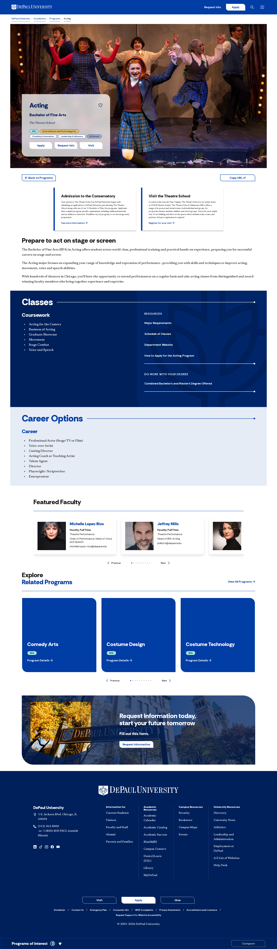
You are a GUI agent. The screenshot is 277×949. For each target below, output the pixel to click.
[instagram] (46, 846)
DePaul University (21, 18)
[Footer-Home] (138, 791)
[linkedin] (35, 846)
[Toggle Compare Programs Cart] (138, 943)
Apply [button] (41, 145)
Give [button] (178, 900)
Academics (40, 18)
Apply (235, 7)
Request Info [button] (66, 145)
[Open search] (252, 7)
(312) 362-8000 (48, 826)
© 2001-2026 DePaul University (138, 924)
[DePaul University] (37, 7)
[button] (39, 177)
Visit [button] (91, 145)
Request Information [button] (136, 744)
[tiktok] (40, 846)
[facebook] (52, 846)
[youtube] (58, 846)
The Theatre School (42, 123)
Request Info (212, 7)
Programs (54, 18)
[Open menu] (262, 7)
